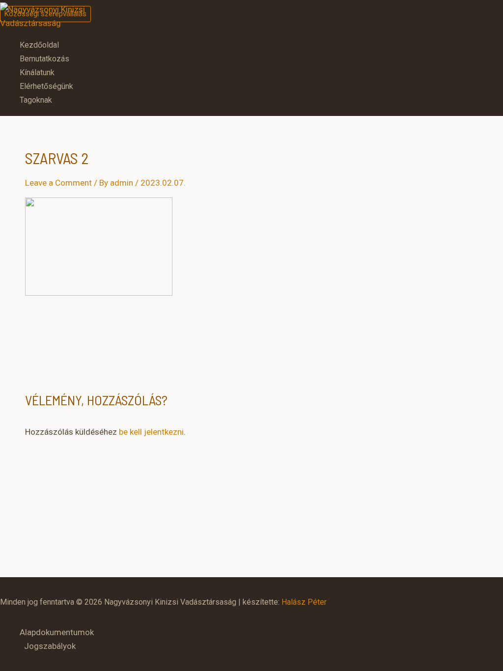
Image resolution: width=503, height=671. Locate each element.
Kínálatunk (37, 72)
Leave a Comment (58, 183)
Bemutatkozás (44, 58)
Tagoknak (36, 100)
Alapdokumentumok (57, 632)
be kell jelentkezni (151, 432)
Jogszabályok (50, 646)
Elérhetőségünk (46, 86)
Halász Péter (304, 602)
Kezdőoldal (39, 45)
